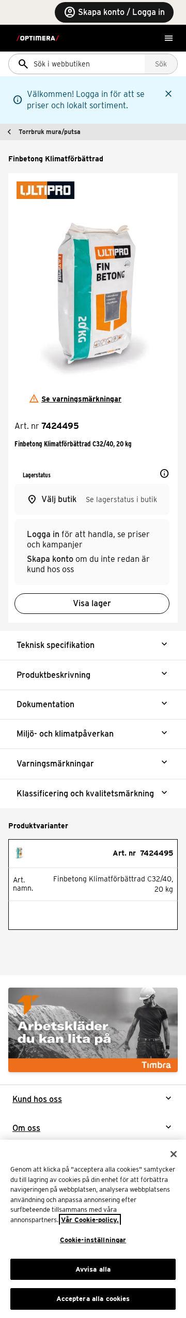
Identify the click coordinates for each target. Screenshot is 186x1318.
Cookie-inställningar (93, 1240)
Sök (161, 64)
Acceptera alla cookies (93, 1299)
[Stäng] (173, 1154)
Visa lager (92, 603)
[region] (93, 1229)
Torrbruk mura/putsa (50, 132)
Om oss (26, 1128)
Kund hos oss (37, 1099)
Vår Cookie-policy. (90, 1220)
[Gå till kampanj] (93, 1030)
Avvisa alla (93, 1269)
